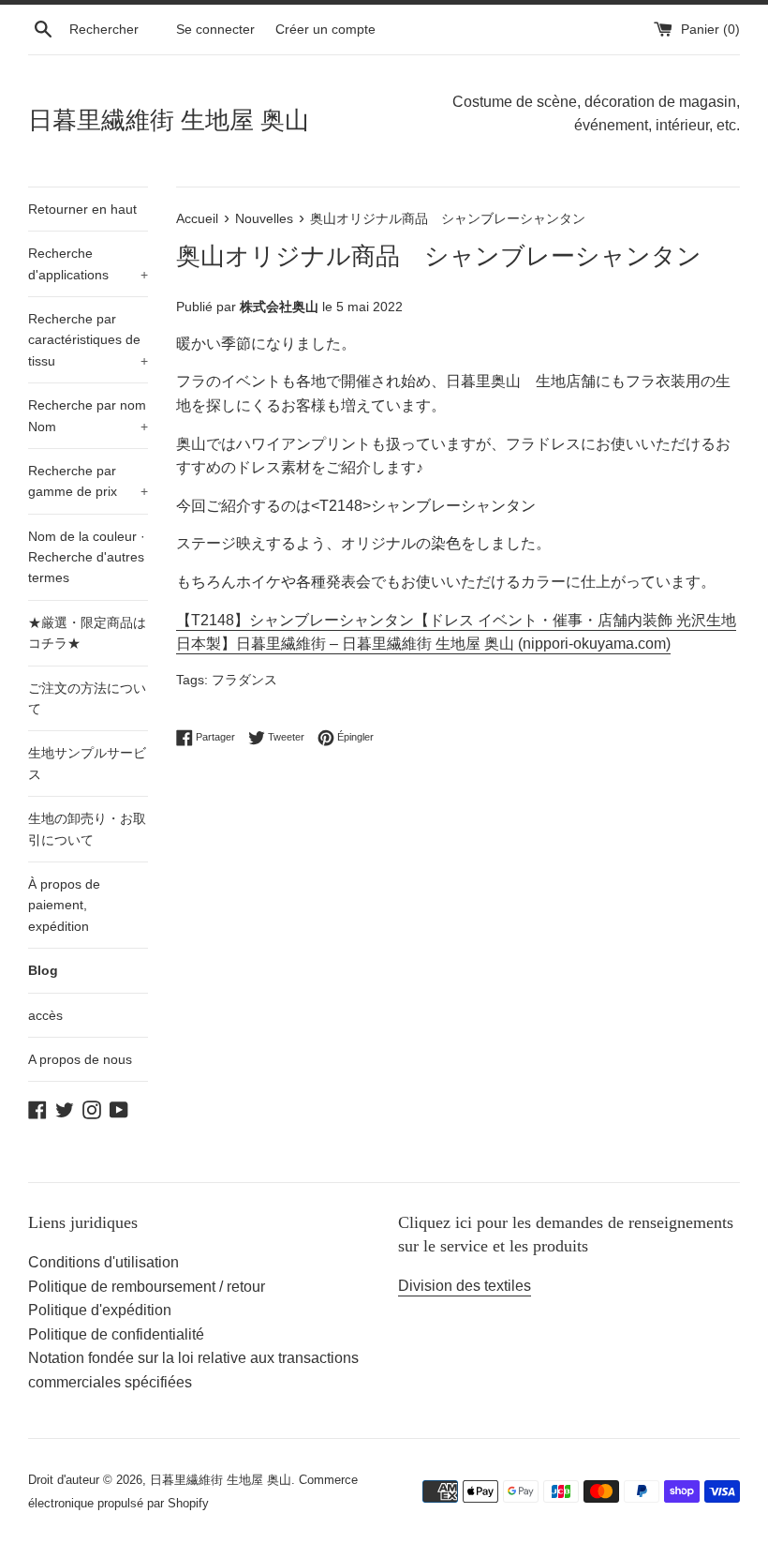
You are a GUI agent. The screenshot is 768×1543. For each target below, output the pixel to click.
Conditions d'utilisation (103, 1262)
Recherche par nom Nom (88, 415)
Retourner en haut (82, 209)
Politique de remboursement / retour (146, 1287)
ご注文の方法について (87, 698)
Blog (43, 970)
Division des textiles (464, 1286)
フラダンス (244, 680)
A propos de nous (80, 1059)
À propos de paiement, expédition (64, 905)
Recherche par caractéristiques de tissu (88, 339)
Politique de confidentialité (116, 1334)
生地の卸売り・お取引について (87, 828)
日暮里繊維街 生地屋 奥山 (168, 120)
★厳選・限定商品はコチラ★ (87, 633)
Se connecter (215, 29)
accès (45, 1015)
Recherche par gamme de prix (88, 481)
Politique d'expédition (99, 1310)
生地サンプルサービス (87, 763)
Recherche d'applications (88, 263)
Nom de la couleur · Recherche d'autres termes (86, 557)
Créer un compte (325, 29)
